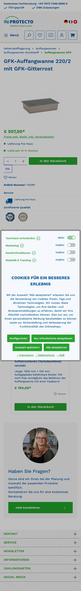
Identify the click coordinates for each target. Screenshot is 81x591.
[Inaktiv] (71, 245)
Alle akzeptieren (56, 347)
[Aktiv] (71, 238)
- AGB (60, 355)
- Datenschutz (45, 355)
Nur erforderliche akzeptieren (53, 338)
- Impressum (25, 355)
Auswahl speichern (27, 347)
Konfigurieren (18, 338)
